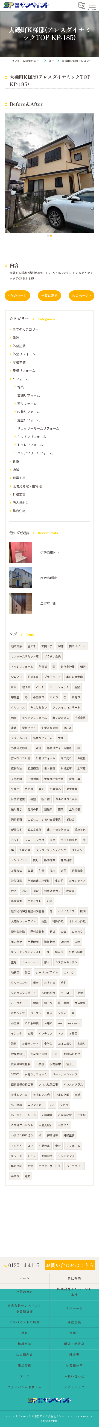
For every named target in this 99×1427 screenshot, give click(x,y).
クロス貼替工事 (48, 1084)
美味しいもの (19, 1094)
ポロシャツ (18, 1013)
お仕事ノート (30, 1043)
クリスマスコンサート (66, 707)
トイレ (32, 1156)
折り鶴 (45, 799)
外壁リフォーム (24, 354)
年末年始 (16, 941)
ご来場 (81, 1115)
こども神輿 (32, 1023)
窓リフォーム (27, 403)
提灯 (36, 860)
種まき (59, 952)
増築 (20, 387)
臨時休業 (49, 860)
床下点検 (63, 1003)
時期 (63, 982)
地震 (36, 1003)
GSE (52, 1105)
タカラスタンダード (23, 993)
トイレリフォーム (30, 444)
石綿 (49, 901)
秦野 (58, 1145)
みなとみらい (38, 707)
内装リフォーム (28, 411)
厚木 (47, 962)
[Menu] (92, 5)
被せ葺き (16, 809)
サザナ (62, 738)
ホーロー (66, 993)
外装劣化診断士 (20, 748)
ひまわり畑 (62, 1094)
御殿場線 (52, 1135)
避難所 (48, 809)
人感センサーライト (23, 921)
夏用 (49, 1013)
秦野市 (76, 697)
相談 (33, 799)
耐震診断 (46, 1156)
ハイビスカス (66, 911)
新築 (16, 461)
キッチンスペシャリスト (26, 952)
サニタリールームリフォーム (38, 428)
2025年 (15, 1074)
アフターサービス (50, 1166)
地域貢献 (16, 646)
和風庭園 (33, 768)
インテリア (45, 1033)
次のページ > (81, 295)
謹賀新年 (49, 941)
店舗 (16, 469)
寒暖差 (15, 697)
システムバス (19, 738)
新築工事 (74, 779)
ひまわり (77, 931)
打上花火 (77, 850)
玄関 (30, 1033)
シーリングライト (47, 972)
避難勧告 (77, 870)
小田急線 (16, 1105)
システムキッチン (66, 962)
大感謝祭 (46, 1115)
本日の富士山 (74, 677)
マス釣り (66, 758)
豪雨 (61, 809)
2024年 (65, 941)
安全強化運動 (38, 1054)
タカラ (64, 1105)
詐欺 (44, 921)
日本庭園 (49, 768)
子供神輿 (33, 779)
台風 (30, 870)
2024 (25, 891)
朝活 (83, 666)
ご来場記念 (65, 1115)
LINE (55, 1054)
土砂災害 (74, 809)
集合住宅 (19, 510)
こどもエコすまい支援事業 (44, 819)
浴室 (77, 687)
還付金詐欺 (37, 931)
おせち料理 (76, 952)
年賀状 (43, 666)
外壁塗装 (19, 346)
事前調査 (16, 901)
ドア (61, 1033)
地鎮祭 (15, 972)
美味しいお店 (41, 1094)
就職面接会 (18, 1054)
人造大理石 (45, 1125)
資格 (38, 748)
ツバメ (62, 1013)
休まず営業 (18, 799)
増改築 (26, 687)
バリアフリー (74, 1166)
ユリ (30, 1145)
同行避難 (16, 819)
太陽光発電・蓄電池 (27, 486)
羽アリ (48, 1003)
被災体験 (16, 880)
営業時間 (33, 941)
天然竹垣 (16, 779)
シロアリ (16, 677)
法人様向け (21, 502)
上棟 (80, 993)
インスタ (16, 1033)
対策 (41, 870)
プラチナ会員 (52, 656)
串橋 (77, 1094)
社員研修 (66, 860)
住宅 (14, 891)
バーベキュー (19, 1003)
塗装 (16, 337)
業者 (36, 982)
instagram (73, 1023)
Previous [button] (9, 175)
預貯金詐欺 (18, 931)
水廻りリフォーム (36, 1074)
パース (40, 687)
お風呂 (73, 1033)
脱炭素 (70, 891)
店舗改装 (16, 768)
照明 (83, 911)
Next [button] (89, 175)
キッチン (16, 1156)
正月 (14, 962)
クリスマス (18, 707)
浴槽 (14, 1043)
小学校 (40, 1064)
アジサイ (16, 1145)
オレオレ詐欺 (77, 921)
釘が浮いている (20, 758)
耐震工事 (19, 477)
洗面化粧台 (48, 993)
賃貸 (36, 891)
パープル (35, 1013)
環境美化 (80, 829)
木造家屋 (80, 1003)
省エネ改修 (34, 829)
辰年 (77, 941)
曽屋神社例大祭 (54, 779)
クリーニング (19, 982)
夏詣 (41, 789)
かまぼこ (63, 1125)
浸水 (52, 870)
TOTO (67, 728)
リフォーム (21, 379)
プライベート (52, 677)
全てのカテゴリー (25, 329)
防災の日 (33, 809)
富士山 (70, 1064)
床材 (52, 840)
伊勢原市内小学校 (39, 880)
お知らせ (16, 870)
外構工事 (19, 494)
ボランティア (77, 880)
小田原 (15, 1023)
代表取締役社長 (20, 1064)
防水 (30, 1166)
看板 (52, 931)
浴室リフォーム (28, 420)
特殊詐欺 (58, 921)
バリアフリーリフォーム (35, 453)
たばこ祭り (65, 1043)
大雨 (63, 870)
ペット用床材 (69, 840)
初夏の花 (44, 1145)
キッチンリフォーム (31, 436)
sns (60, 1023)
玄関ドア (46, 646)
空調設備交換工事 (22, 1084)
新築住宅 (16, 829)
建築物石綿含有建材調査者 (27, 911)
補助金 (70, 819)
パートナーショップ (64, 1074)
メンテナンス (66, 1156)
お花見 (81, 758)
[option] (49, 173)
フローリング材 (34, 840)
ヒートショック (59, 687)
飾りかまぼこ (60, 717)
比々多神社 (68, 666)
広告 (63, 931)
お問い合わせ (72, 1054)
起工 (27, 972)
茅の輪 (29, 789)
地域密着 (80, 717)
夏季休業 (71, 789)
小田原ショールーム (23, 1115)
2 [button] (51, 236)
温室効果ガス (52, 891)
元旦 (14, 717)
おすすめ (49, 982)
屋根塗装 (19, 362)
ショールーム (30, 962)
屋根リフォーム (24, 370)
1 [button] (48, 236)
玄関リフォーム (28, 395)
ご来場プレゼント (22, 1125)
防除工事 (33, 677)
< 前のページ (17, 295)
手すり (15, 1176)
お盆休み (55, 789)
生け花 (59, 880)
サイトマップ (74, 1387)
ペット (15, 840)
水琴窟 (81, 768)
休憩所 (48, 1023)
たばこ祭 (24, 850)
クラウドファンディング (51, 850)
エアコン (69, 972)
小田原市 (38, 697)
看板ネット (29, 728)
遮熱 (27, 1176)
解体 (61, 646)
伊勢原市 (55, 1064)
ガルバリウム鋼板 (66, 799)
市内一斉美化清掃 (58, 829)
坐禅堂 (15, 789)
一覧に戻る (49, 295)
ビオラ (54, 697)
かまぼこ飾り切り (22, 1135)
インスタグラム (73, 1084)
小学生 (48, 1043)
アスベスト (34, 901)
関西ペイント (77, 646)
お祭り (81, 1043)
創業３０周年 (49, 728)
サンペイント (19, 860)
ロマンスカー (36, 1105)
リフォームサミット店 (25, 656)
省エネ (32, 646)
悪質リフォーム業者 (59, 748)
